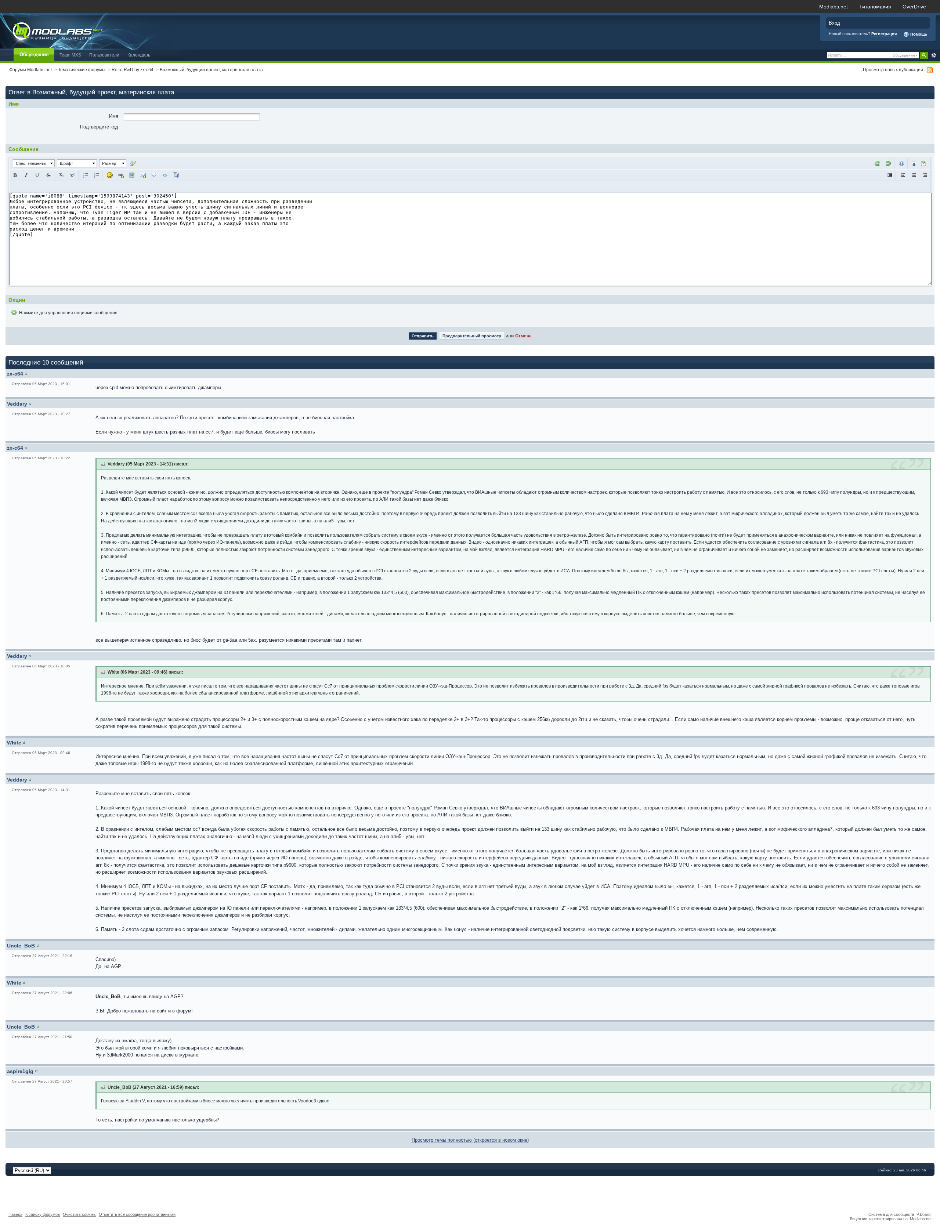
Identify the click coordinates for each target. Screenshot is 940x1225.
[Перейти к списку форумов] (85, 30)
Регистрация (884, 34)
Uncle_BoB (21, 946)
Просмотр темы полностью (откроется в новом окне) (470, 1140)
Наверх (15, 1214)
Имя (113, 116)
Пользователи (104, 54)
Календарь (138, 54)
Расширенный (933, 55)
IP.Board (922, 1214)
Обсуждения (34, 54)
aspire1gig (20, 1071)
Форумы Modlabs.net (30, 69)
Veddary (17, 404)
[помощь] (901, 163)
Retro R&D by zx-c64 (132, 69)
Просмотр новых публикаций (893, 69)
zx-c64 (15, 374)
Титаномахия (875, 7)
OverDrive (914, 7)
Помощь (918, 34)
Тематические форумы (81, 69)
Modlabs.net (833, 7)
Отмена (523, 335)
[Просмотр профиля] (26, 374)
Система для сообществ (891, 1214)
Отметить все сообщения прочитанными (137, 1214)
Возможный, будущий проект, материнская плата (211, 69)
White (14, 743)
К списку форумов (42, 1214)
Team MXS (70, 54)
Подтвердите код (99, 127)
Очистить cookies (79, 1214)
